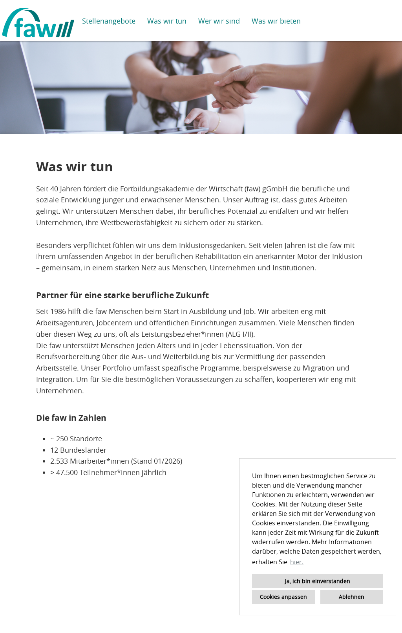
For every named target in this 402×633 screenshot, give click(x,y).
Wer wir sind (219, 21)
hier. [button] (296, 562)
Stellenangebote (108, 21)
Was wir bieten (276, 21)
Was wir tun (166, 21)
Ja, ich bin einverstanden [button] (317, 581)
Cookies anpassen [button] (283, 596)
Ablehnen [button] (351, 596)
